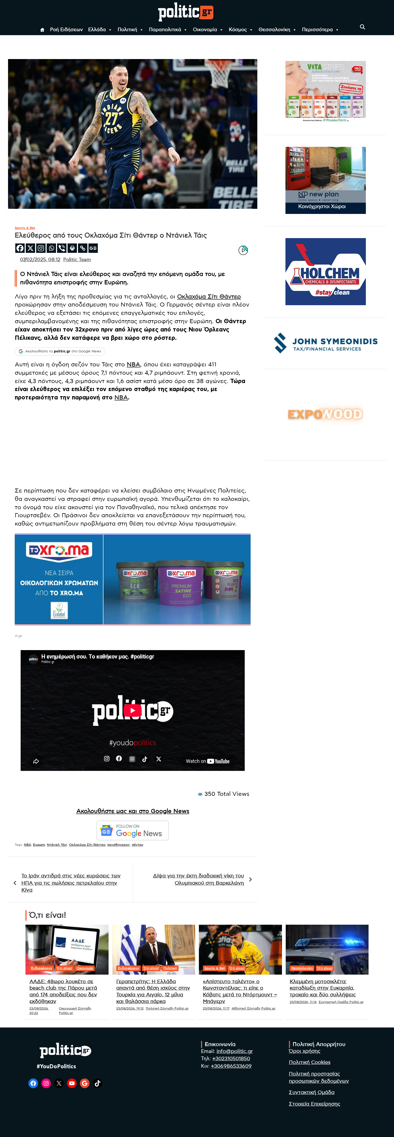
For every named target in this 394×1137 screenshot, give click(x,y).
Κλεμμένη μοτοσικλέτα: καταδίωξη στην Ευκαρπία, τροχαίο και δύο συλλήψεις (323, 988)
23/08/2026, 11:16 (303, 1002)
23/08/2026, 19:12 (130, 1008)
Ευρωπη (39, 844)
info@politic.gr (235, 1051)
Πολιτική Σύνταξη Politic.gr (167, 1008)
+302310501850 (231, 1058)
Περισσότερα (317, 29)
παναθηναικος (118, 844)
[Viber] (61, 248)
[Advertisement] (133, 444)
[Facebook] (20, 248)
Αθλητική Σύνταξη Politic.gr (254, 1008)
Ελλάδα (97, 29)
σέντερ (137, 844)
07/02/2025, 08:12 (40, 259)
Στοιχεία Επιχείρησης (314, 1104)
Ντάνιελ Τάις (57, 844)
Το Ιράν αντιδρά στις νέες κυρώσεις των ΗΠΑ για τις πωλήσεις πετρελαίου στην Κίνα (71, 883)
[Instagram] (41, 248)
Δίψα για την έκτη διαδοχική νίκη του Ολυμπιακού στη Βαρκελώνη (198, 879)
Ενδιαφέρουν (41, 968)
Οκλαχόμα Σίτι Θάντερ (209, 297)
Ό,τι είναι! (64, 968)
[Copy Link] (82, 248)
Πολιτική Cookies (309, 1062)
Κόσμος (238, 29)
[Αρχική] (42, 29)
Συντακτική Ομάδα (311, 1092)
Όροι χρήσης (305, 1051)
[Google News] (93, 248)
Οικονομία (205, 29)
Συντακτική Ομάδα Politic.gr (341, 1002)
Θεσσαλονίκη (274, 29)
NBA (133, 364)
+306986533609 (231, 1066)
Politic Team (77, 259)
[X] (30, 248)
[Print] (72, 248)
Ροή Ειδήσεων (66, 29)
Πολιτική (127, 29)
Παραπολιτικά (165, 29)
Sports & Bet (25, 227)
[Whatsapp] (51, 248)
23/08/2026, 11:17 (216, 1008)
